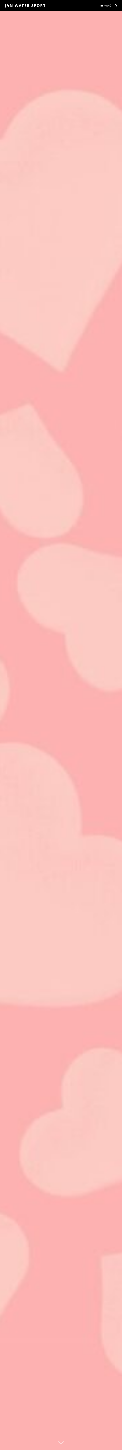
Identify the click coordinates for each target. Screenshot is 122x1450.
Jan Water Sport (25, 5)
